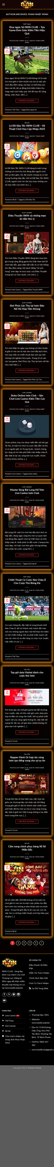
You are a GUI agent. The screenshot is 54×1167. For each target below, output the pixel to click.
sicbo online (33, 474)
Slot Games (27, 213)
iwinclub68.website (14, 988)
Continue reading (27, 101)
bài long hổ (32, 564)
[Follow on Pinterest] (14, 994)
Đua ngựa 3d (31, 110)
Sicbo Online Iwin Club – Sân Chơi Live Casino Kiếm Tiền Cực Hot (27, 398)
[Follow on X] (9, 994)
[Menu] (3, 4)
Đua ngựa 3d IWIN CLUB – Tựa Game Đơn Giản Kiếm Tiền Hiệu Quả (27, 30)
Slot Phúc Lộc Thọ (35, 379)
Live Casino (27, 392)
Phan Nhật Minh (38, 14)
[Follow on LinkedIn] (18, 994)
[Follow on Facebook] (4, 994)
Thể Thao (27, 24)
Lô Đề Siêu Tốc (29, 199)
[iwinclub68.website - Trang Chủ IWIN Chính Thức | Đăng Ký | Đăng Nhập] (27, 4)
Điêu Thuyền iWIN (35, 289)
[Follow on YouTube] (4, 1000)
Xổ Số (27, 123)
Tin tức (27, 669)
